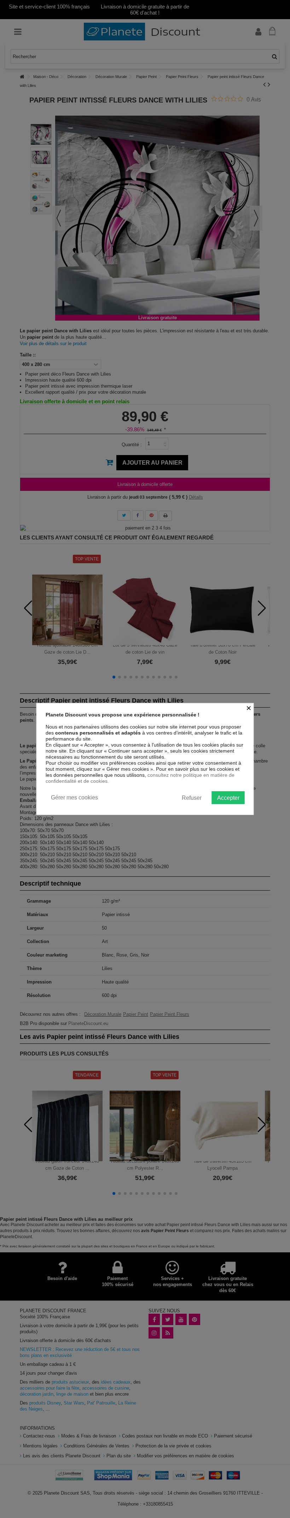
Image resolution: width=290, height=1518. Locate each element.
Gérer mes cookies (74, 797)
